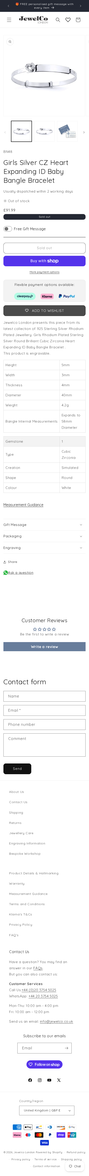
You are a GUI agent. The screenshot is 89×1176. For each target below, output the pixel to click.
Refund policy (76, 1152)
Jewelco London (24, 1152)
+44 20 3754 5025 (43, 996)
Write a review (44, 646)
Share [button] (12, 562)
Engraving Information (27, 843)
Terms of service (45, 1159)
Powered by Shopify (49, 1152)
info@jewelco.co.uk (56, 1021)
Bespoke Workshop (25, 854)
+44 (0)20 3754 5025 (39, 990)
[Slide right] (84, 132)
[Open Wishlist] (68, 20)
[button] (9, 20)
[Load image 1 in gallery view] (21, 131)
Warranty (17, 883)
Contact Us (18, 802)
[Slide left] (5, 132)
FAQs (37, 968)
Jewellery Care (21, 833)
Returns (15, 823)
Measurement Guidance (23, 504)
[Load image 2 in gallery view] (44, 131)
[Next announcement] (81, 6)
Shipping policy (71, 1159)
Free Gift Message (30, 229)
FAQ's (14, 935)
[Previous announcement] (8, 6)
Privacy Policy (20, 925)
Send (17, 768)
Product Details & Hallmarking (33, 873)
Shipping (16, 812)
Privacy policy (20, 1159)
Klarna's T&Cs (20, 914)
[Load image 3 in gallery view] (67, 131)
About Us (16, 792)
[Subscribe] (66, 1048)
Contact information (46, 1166)
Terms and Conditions (27, 904)
